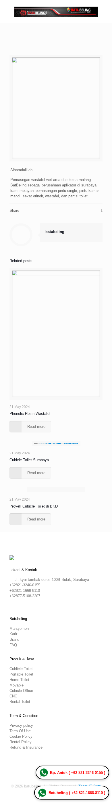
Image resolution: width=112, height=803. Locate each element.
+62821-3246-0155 (24, 585)
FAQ (13, 645)
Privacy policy (21, 725)
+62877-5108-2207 (24, 596)
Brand (14, 639)
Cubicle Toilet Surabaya (29, 460)
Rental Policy (20, 742)
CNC (13, 696)
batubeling (54, 232)
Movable (16, 685)
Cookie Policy (20, 736)
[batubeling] (56, 11)
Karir (13, 634)
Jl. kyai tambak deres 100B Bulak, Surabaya (52, 579)
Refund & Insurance (26, 747)
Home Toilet (19, 680)
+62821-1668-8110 (24, 590)
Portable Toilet (21, 674)
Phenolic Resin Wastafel (29, 413)
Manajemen (19, 628)
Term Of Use (20, 731)
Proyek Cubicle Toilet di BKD (33, 506)
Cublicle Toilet (21, 669)
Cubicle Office (21, 690)
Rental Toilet (19, 701)
